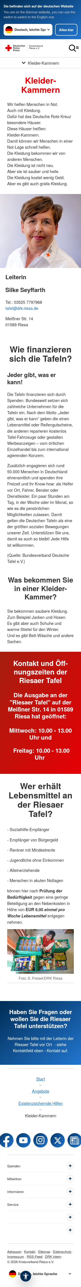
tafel (9, 308)
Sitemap (44, 1251)
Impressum (15, 1256)
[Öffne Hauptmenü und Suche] (73, 48)
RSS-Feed (34, 1256)
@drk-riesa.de (25, 308)
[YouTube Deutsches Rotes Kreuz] (23, 1140)
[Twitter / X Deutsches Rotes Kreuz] (57, 1140)
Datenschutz (62, 1251)
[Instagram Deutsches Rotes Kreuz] (40, 1140)
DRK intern (53, 1256)
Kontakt (29, 1251)
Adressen (14, 1251)
